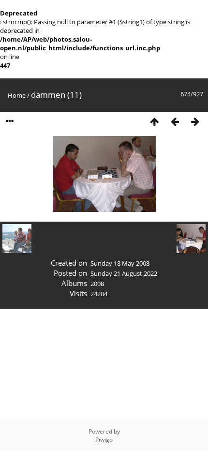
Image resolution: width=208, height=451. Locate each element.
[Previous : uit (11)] (174, 121)
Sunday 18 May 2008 (119, 263)
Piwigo (104, 440)
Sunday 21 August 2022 (123, 273)
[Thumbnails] (154, 121)
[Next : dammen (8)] (195, 121)
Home (17, 95)
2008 (97, 283)
